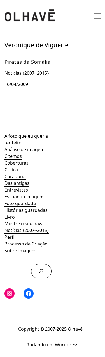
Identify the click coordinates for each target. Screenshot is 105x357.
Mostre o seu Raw (23, 223)
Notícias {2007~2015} (26, 230)
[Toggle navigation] (97, 16)
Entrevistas (16, 190)
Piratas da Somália (24, 57)
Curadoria (15, 176)
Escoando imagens (24, 197)
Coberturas (16, 163)
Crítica (11, 170)
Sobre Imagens (20, 250)
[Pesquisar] (41, 271)
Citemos (13, 156)
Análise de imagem (24, 149)
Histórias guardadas (26, 210)
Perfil (10, 237)
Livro (9, 217)
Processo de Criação (26, 244)
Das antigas (16, 183)
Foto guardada (20, 203)
